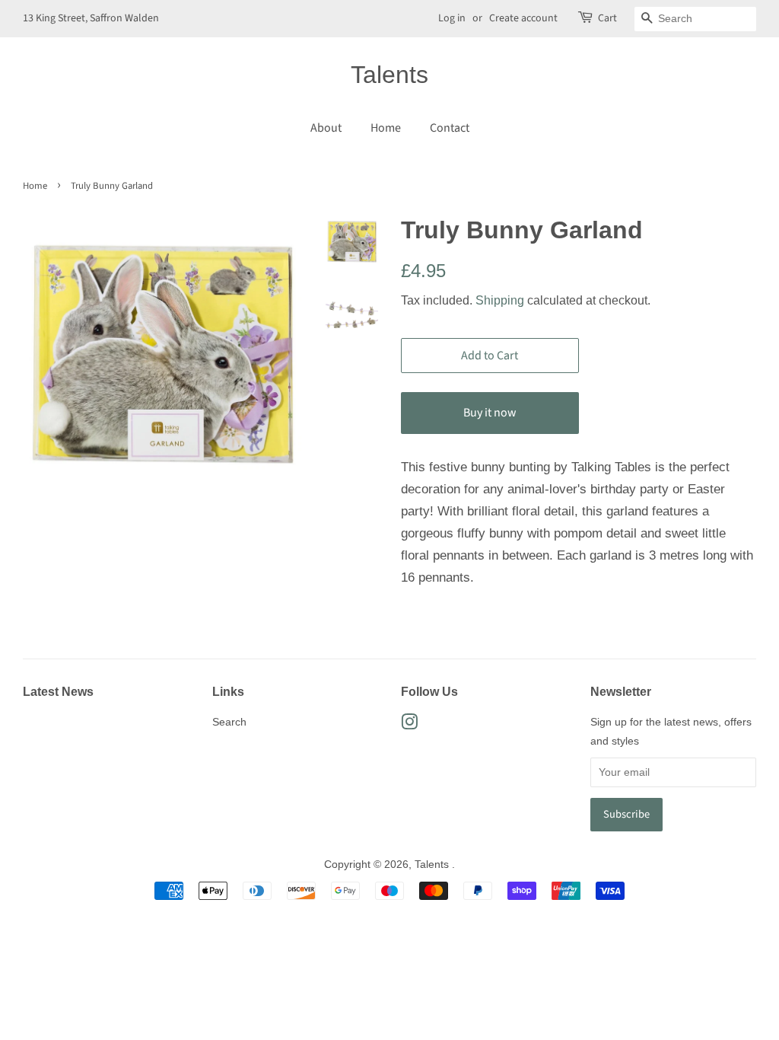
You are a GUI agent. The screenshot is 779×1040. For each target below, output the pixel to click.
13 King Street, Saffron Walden (91, 18)
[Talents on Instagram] (409, 725)
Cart (607, 18)
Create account (523, 18)
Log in (452, 18)
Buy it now (490, 412)
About (326, 128)
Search (229, 722)
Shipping (499, 300)
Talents (389, 74)
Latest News (58, 691)
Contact (449, 128)
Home (385, 128)
